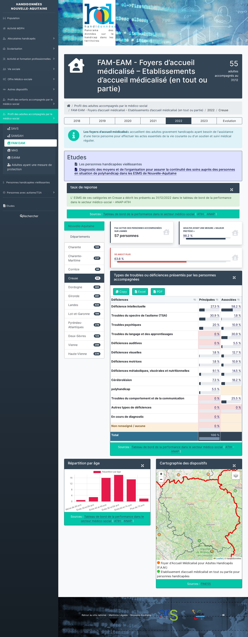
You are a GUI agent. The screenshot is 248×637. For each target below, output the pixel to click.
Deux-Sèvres (83, 336)
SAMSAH (16, 136)
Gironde (83, 296)
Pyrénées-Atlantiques (83, 325)
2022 (178, 121)
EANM (15, 157)
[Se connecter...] (223, 615)
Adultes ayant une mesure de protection (29, 167)
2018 (77, 121)
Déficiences (119, 299)
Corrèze (83, 269)
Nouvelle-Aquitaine (81, 226)
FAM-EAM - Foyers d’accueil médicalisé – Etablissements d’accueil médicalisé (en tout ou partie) (137, 110)
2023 (204, 121)
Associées (228, 299)
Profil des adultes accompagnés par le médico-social (110, 106)
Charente (83, 247)
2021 (153, 121)
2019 (102, 121)
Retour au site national (94, 615)
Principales (207, 299)
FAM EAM (18, 143)
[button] (161, 474)
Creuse (83, 278)
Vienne (83, 345)
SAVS (14, 128)
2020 (127, 121)
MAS (14, 150)
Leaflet (219, 558)
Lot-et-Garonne (83, 314)
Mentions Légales (119, 615)
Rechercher (30, 216)
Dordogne (83, 287)
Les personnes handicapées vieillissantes (110, 164)
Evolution (229, 121)
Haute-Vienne (83, 354)
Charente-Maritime (83, 258)
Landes (83, 305)
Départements (80, 236)
